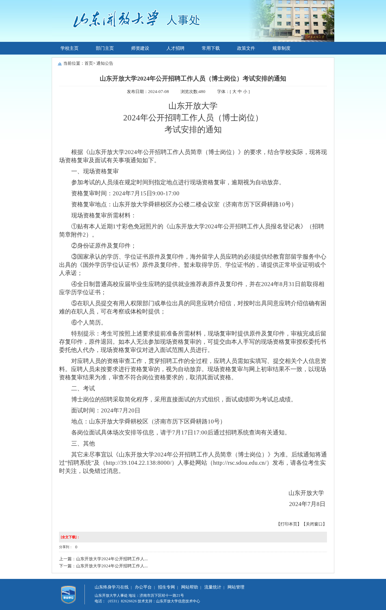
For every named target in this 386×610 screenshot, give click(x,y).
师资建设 (140, 48)
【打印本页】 (289, 524)
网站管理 (235, 587)
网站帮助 (189, 587)
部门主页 (105, 48)
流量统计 (212, 587)
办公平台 (143, 587)
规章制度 (281, 48)
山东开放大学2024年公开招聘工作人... (112, 559)
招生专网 (166, 587)
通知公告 (104, 63)
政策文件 (246, 48)
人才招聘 (175, 48)
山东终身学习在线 (112, 587)
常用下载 (211, 48)
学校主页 (69, 48)
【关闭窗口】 (314, 524)
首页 (88, 63)
